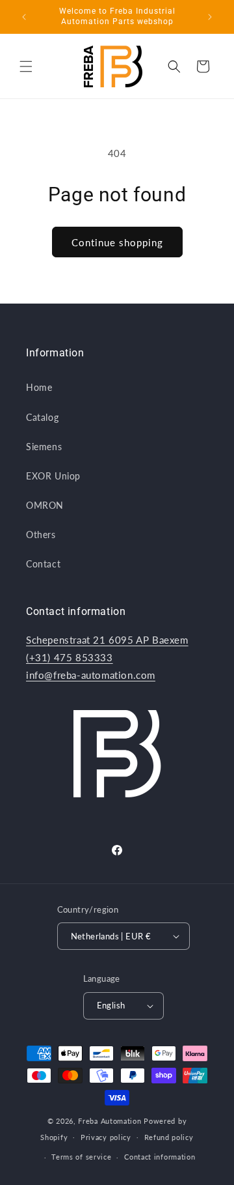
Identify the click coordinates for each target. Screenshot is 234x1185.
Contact (43, 563)
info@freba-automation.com (90, 675)
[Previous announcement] (24, 17)
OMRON (45, 505)
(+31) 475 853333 (69, 657)
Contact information (159, 1156)
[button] (26, 66)
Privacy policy (106, 1137)
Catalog (42, 417)
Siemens (44, 446)
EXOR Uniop (53, 475)
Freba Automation (109, 1121)
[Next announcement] (210, 17)
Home (39, 387)
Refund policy (169, 1137)
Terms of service (81, 1156)
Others (41, 534)
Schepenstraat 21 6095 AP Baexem (107, 640)
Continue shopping (117, 242)
